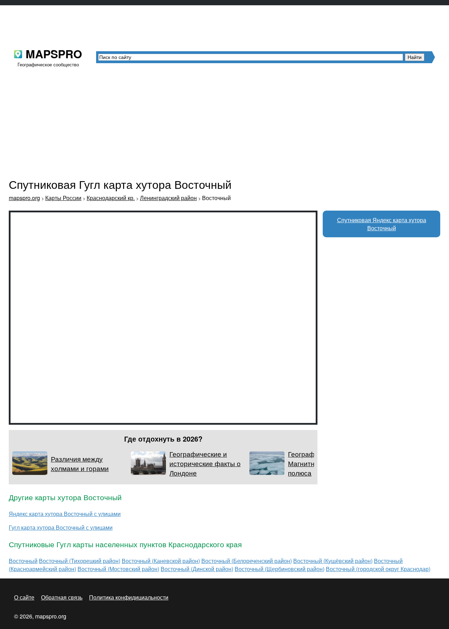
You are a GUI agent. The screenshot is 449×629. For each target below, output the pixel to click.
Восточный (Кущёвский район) (333, 561)
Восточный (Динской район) (197, 569)
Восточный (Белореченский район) (246, 561)
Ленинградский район (168, 198)
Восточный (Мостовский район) (118, 569)
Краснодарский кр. (111, 198)
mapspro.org (24, 198)
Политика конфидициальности (128, 597)
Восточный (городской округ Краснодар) (378, 569)
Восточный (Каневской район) (161, 561)
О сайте (24, 597)
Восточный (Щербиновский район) (279, 569)
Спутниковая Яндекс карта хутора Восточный (381, 224)
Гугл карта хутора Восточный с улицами (61, 527)
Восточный (23, 561)
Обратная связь (61, 597)
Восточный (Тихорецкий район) (79, 561)
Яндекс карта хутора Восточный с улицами (65, 514)
